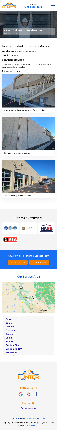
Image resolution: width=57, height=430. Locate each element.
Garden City (12, 345)
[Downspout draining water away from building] (28, 91)
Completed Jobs (34, 30)
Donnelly (10, 334)
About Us (19, 30)
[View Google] (20, 394)
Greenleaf (11, 352)
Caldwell (10, 326)
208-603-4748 (34, 7)
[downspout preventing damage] (28, 134)
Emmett (10, 341)
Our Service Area (28, 277)
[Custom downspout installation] (28, 176)
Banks (8, 319)
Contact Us (40, 262)
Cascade (10, 330)
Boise (8, 322)
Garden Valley (13, 348)
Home (9, 30)
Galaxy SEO (34, 425)
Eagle (8, 337)
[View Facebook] (36, 394)
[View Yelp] (28, 394)
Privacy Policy (27, 418)
